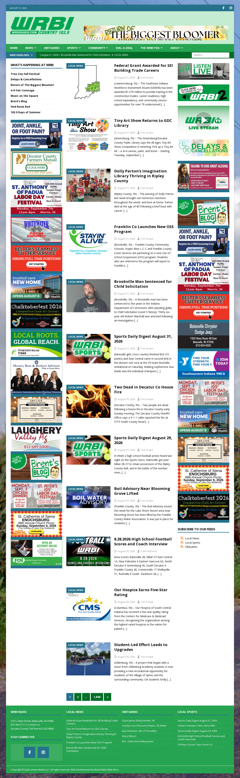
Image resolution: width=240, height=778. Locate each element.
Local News (192, 538)
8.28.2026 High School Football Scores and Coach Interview (143, 541)
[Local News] (88, 81)
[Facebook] (223, 8)
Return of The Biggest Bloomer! (32, 85)
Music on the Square (24, 96)
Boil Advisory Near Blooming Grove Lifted (142, 491)
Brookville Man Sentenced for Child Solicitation (143, 284)
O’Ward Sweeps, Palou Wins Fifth (196, 725)
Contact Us (34, 724)
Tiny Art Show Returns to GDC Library (143, 123)
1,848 (97, 697)
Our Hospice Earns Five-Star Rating (141, 592)
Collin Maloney (148, 551)
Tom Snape (146, 77)
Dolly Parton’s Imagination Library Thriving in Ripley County (140, 175)
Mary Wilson (129, 736)
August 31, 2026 (126, 77)
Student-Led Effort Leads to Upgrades (140, 647)
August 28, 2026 (126, 551)
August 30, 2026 (126, 399)
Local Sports (192, 542)
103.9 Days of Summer (25, 112)
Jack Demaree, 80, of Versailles (139, 731)
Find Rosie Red (20, 106)
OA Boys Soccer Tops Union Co (195, 744)
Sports (72, 48)
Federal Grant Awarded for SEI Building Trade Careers (143, 68)
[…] (163, 104)
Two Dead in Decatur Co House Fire (143, 389)
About (175, 48)
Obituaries (51, 48)
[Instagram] (230, 8)
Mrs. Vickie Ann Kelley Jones (138, 741)
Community (96, 48)
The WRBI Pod (150, 48)
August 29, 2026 (126, 450)
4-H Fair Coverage (22, 90)
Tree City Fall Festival (25, 74)
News (29, 48)
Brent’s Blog (19, 101)
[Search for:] (210, 55)
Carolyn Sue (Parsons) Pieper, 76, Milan (144, 725)
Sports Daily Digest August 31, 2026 (143, 339)
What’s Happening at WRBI (32, 65)
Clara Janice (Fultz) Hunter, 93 (138, 720)
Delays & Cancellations (26, 79)
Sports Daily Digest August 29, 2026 (143, 440)
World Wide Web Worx (106, 769)
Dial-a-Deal (124, 48)
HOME (14, 48)
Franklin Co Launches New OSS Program (144, 229)
